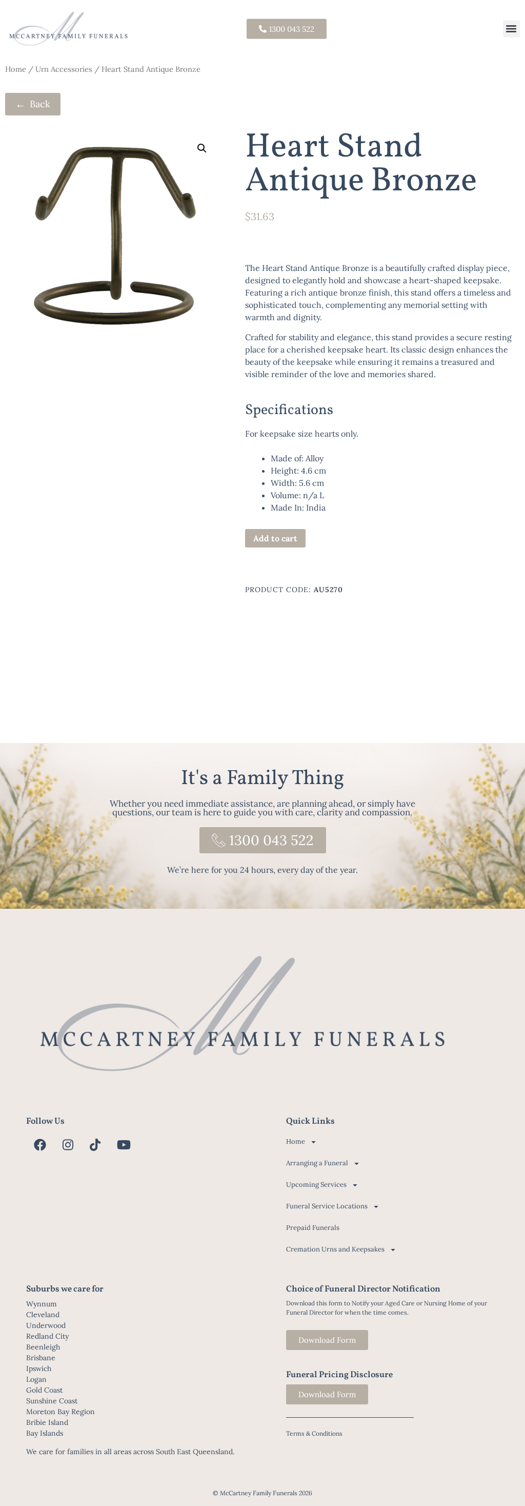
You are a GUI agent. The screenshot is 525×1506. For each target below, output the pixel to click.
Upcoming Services (316, 1184)
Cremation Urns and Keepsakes (335, 1249)
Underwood (46, 1325)
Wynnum (41, 1303)
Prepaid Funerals (312, 1227)
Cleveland (42, 1314)
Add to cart (275, 538)
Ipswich (38, 1368)
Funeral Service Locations (327, 1206)
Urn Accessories (63, 69)
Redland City (47, 1336)
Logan (36, 1379)
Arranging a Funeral (317, 1163)
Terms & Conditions (314, 1433)
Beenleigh (43, 1347)
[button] (511, 28)
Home (15, 69)
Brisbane (40, 1357)
